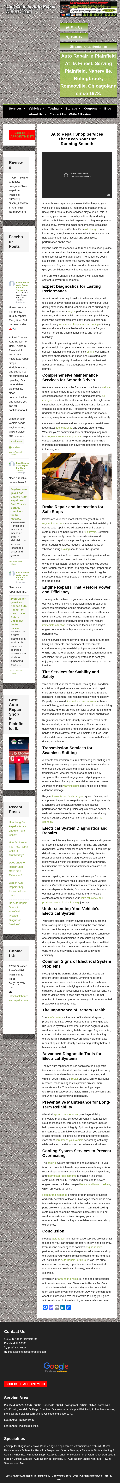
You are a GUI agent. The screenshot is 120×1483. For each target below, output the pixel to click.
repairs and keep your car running (79, 324)
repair (74, 1078)
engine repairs (93, 1247)
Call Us (76, 37)
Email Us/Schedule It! (90, 47)
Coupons (90, 108)
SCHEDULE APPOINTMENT (26, 1384)
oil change (91, 229)
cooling (52, 1162)
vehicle (106, 387)
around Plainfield (68, 1278)
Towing (53, 108)
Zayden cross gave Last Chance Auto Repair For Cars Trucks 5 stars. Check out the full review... (19, 504)
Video (16, 447)
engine (72, 311)
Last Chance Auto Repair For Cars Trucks (22, 286)
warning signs (71, 785)
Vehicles (35, 108)
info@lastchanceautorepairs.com (27, 1351)
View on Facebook (15, 452)
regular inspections (53, 523)
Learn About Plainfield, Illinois (21, 1425)
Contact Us (58, 114)
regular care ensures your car (64, 436)
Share (13, 455)
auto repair (58, 1238)
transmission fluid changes (67, 796)
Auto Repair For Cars (73, 1260)
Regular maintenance (54, 1194)
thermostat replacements (61, 1175)
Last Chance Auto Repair (31, 14)
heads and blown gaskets (95, 1184)
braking (65, 549)
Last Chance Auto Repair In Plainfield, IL (28, 1476)
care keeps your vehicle (69, 1140)
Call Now (16, 441)
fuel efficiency (64, 427)
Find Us (76, 27)
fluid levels (90, 532)
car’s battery (55, 1017)
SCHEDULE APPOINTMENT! (22, 134)
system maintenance (66, 1114)
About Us (36, 114)
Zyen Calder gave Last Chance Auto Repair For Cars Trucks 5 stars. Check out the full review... (19, 613)
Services (15, 108)
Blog (107, 108)
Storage (71, 108)
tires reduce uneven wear (81, 701)
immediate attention (53, 625)
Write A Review (80, 114)
